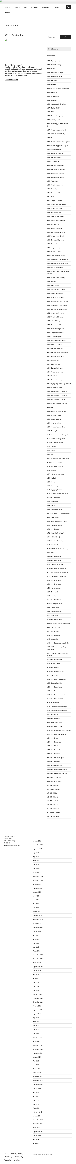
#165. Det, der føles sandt (55, 165)
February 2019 (37, 1112)
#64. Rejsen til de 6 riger (55, 564)
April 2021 (36, 1029)
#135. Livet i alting (53, 285)
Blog (25, 7)
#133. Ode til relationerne (55, 293)
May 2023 (36, 943)
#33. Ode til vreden (53, 691)
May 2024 (36, 904)
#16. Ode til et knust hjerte (55, 758)
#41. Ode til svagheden (54, 659)
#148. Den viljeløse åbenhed (56, 232)
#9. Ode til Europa (53, 785)
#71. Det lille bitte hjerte (54, 537)
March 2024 (36, 912)
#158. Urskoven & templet (55, 193)
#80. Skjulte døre (52, 501)
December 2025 (38, 845)
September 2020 (38, 1053)
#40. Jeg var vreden (53, 663)
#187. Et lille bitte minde (54, 76)
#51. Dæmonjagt (52, 615)
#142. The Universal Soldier (56, 256)
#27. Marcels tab (52, 714)
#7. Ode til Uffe (52, 793)
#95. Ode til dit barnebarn (55, 443)
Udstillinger (46, 7)
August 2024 (37, 892)
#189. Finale (51, 69)
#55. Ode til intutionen (54, 600)
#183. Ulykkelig (52, 92)
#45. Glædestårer (53, 639)
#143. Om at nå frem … (55, 252)
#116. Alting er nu (52, 360)
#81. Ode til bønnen (53, 498)
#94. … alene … (52, 446)
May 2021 (36, 1025)
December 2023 (38, 919)
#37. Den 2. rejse (52, 675)
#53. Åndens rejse (53, 608)
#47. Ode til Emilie (53, 631)
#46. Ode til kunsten (53, 635)
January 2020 (37, 1073)
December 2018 (38, 1120)
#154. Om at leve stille (54, 208)
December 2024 (38, 876)
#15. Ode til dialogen (53, 761)
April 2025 (36, 864)
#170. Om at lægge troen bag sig (57, 146)
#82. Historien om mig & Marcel (57, 494)
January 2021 (37, 1041)
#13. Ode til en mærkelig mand (57, 769)
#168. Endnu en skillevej (55, 153)
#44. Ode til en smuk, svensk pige (58, 643)
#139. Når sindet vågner (55, 267)
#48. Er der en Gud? (53, 627)
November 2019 (38, 1080)
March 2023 (36, 951)
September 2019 (38, 1084)
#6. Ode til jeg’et (52, 797)
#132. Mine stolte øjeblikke (55, 297)
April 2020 (36, 1065)
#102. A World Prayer (54, 415)
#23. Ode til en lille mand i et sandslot (59, 730)
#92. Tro (50, 454)
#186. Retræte (52, 80)
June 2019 (36, 1096)
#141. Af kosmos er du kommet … (58, 259)
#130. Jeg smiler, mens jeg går (57, 305)
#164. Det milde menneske (56, 169)
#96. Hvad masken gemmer (56, 439)
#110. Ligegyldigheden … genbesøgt (59, 384)
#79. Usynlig (51, 505)
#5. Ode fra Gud (52, 801)
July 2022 (36, 974)
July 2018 (36, 1139)
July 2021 (36, 1018)
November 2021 (38, 1002)
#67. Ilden (50, 553)
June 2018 (36, 1143)
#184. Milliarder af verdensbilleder (58, 88)
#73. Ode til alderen (53, 529)
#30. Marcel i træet (53, 703)
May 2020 (36, 1061)
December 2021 (38, 998)
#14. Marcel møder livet (54, 765)
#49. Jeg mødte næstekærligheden (58, 623)
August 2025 (37, 853)
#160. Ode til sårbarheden (55, 185)
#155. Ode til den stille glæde (56, 204)
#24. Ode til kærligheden (55, 726)
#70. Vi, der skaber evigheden (56, 541)
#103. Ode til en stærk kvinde (56, 411)
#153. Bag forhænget (54, 212)
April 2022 (36, 986)
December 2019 (38, 1077)
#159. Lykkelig (52, 189)
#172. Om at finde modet (55, 138)
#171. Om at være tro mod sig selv (58, 142)
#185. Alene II (51, 84)
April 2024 (36, 908)
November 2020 (38, 1049)
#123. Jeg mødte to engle (55, 333)
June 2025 (36, 860)
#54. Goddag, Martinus (54, 604)
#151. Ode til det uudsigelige (56, 220)
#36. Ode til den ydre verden (56, 679)
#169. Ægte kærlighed (54, 149)
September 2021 (38, 1010)
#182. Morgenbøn (53, 96)
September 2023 (38, 927)
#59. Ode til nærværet (54, 584)
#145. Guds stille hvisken (55, 244)
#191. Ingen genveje (53, 61)
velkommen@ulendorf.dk (12, 845)
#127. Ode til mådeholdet (55, 317)
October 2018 (37, 1128)
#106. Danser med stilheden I (56, 399)
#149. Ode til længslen (54, 228)
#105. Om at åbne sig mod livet (57, 403)
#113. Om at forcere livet (55, 372)
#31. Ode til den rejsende (55, 699)
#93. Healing (51, 450)
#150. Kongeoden (53, 224)
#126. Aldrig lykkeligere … (55, 321)
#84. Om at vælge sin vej (55, 486)
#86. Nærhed (51, 478)
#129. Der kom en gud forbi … (57, 309)
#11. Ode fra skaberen (54, 777)
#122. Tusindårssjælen (54, 336)
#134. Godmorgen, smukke (56, 289)
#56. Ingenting (51, 596)
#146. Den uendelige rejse (55, 240)
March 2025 (36, 868)
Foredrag (34, 7)
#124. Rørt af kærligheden (55, 329)
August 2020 (37, 1057)
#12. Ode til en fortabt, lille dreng (57, 773)
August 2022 (37, 970)
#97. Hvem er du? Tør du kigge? (57, 435)
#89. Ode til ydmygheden (55, 466)
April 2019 (36, 1104)
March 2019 (36, 1108)
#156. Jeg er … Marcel (54, 201)
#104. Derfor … (52, 407)
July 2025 (36, 857)
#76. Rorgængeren (53, 517)
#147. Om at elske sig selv (56, 236)
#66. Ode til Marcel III (54, 556)
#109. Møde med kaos (54, 388)
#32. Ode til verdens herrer (56, 695)
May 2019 (36, 1100)
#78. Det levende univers (55, 509)
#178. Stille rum (52, 112)
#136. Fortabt (51, 281)
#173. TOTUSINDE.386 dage (56, 134)
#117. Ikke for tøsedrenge (55, 356)
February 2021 (37, 1037)
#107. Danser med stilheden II (57, 395)
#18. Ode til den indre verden (56, 750)
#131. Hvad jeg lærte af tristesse (57, 301)
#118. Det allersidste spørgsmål (57, 352)
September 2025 (38, 849)
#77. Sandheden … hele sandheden (58, 513)
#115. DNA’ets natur (53, 364)
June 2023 (36, 939)
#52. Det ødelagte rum (54, 611)
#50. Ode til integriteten (54, 619)
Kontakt (7, 12)
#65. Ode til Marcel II (54, 560)
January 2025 (37, 872)
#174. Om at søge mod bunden (57, 130)
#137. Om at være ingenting (56, 278)
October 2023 (37, 923)
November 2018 (38, 1124)
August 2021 (37, 1014)
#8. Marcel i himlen (53, 789)
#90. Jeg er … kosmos (54, 462)
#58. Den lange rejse (54, 588)
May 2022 (36, 982)
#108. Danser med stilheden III (57, 391)
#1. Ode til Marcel (53, 816)
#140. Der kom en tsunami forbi (57, 263)
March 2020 (36, 1069)
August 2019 (37, 1088)
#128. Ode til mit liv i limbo (55, 313)
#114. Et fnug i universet (55, 368)
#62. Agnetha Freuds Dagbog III (57, 572)
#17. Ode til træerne (53, 754)
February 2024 (37, 915)
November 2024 (38, 880)
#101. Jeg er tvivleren (54, 419)
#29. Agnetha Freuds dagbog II (57, 706)
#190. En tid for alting (54, 65)
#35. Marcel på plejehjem (55, 683)
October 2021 (37, 1006)
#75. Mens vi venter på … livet (57, 521)
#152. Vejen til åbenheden (55, 216)
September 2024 (38, 888)
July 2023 (36, 935)
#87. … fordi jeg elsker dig (55, 474)
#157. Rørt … (51, 197)
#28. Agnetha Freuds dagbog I (57, 710)
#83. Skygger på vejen (54, 490)
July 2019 (36, 1092)
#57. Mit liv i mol (52, 592)
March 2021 (36, 1033)
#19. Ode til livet (52, 746)
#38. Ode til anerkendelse (55, 671)
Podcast (56, 7)
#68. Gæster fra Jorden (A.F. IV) (57, 549)
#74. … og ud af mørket (54, 525)
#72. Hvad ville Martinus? (55, 533)
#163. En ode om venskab (55, 173)
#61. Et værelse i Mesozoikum (57, 576)
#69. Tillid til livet (52, 545)
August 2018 (37, 1135)
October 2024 (37, 884)
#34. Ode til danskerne (54, 687)
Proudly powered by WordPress (42, 1154)
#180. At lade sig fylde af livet (56, 104)
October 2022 (37, 963)
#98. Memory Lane (53, 431)
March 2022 (36, 990)
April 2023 (36, 947)
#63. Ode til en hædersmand (56, 568)
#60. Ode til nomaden (54, 580)
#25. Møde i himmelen (54, 722)
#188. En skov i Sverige (55, 72)
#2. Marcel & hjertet (53, 813)
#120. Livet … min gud (54, 344)
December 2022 (38, 955)
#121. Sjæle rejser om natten (56, 340)
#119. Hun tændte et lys (55, 348)
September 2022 (38, 967)
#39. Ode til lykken (53, 667)
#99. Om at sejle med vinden (56, 427)
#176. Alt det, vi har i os (54, 120)
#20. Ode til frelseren (54, 742)
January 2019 (37, 1116)
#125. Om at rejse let (54, 325)
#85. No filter (51, 482)
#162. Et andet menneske (55, 177)
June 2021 (36, 1022)
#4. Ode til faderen (53, 805)
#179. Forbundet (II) (53, 108)
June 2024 (36, 900)
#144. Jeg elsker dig (53, 248)
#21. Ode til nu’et (52, 738)
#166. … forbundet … (54, 161)
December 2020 (38, 1045)
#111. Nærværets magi (54, 380)
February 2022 (37, 994)
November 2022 (38, 959)
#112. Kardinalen (14, 35)
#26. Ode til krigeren (53, 718)
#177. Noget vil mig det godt (56, 116)
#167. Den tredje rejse (54, 157)
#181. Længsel (52, 100)
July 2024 (36, 896)
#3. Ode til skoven (53, 809)
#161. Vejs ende (52, 181)
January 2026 (37, 841)
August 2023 (37, 931)
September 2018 (38, 1132)
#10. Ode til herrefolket (54, 781)
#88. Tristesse (51, 470)
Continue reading (11, 79)
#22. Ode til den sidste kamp (56, 734)
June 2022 (36, 978)
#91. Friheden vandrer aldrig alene (58, 458)
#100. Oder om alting (54, 423)
